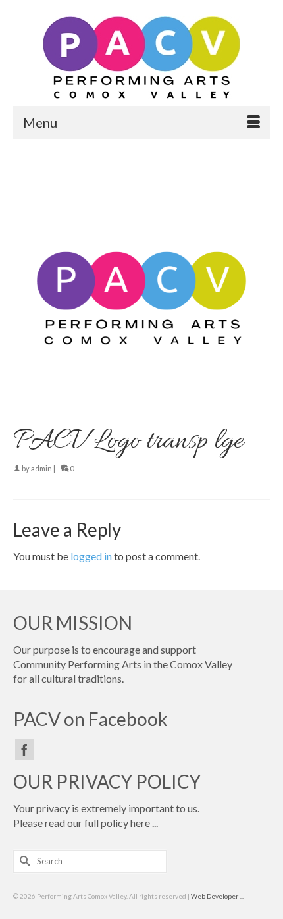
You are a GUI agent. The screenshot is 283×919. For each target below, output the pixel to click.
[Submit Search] (23, 861)
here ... (144, 822)
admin (41, 468)
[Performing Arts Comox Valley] (141, 57)
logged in (91, 556)
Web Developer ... (217, 896)
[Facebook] (24, 749)
